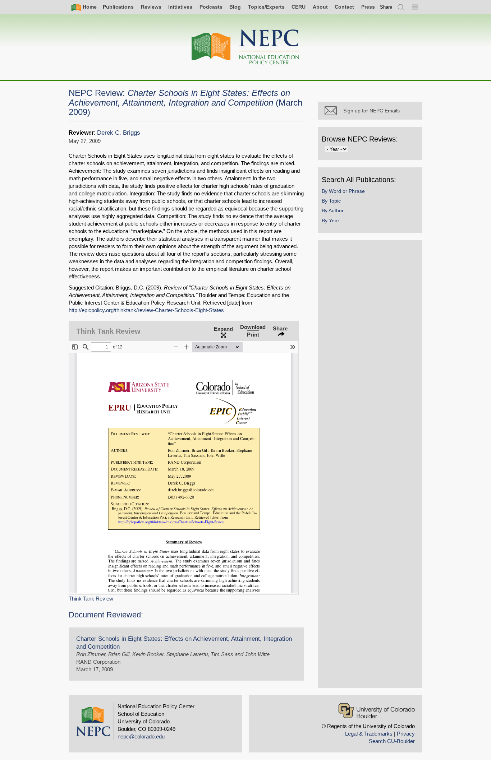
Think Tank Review (91, 599)
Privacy (406, 734)
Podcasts (210, 7)
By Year (330, 220)
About (320, 7)
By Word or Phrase (343, 191)
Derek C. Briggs (118, 132)
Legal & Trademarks (369, 734)
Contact (344, 7)
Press (368, 7)
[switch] (386, 7)
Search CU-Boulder (392, 741)
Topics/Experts (266, 7)
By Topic (331, 201)
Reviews (151, 7)
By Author (333, 210)
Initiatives (180, 7)
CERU (299, 7)
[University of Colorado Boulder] (376, 711)
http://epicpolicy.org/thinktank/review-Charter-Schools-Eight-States (146, 310)
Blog (235, 7)
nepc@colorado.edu (141, 736)
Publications (118, 7)
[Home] (245, 47)
